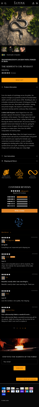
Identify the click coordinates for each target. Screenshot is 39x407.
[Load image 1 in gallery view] (19, 26)
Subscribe (19, 368)
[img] (6, 237)
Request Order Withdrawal (26, 379)
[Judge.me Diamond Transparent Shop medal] (19, 222)
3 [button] (20, 328)
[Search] (6, 3)
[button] (11, 197)
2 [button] (17, 328)
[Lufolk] (19, 3)
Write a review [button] (19, 211)
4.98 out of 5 (24, 191)
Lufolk (7, 400)
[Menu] (2, 3)
